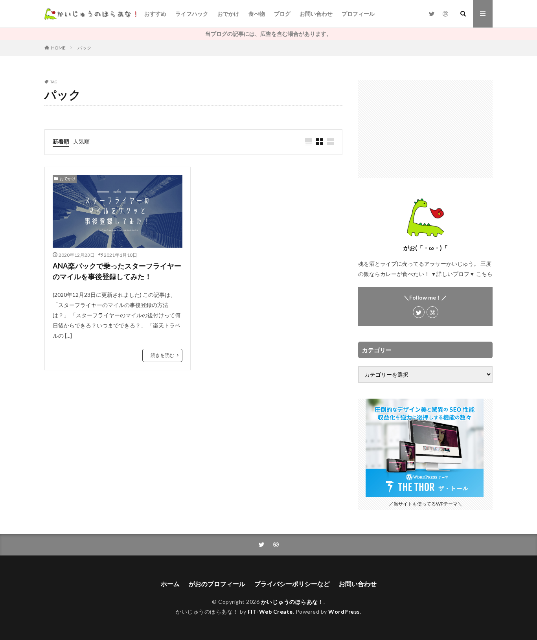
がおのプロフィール (217, 583)
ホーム (170, 583)
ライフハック (191, 13)
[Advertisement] (425, 129)
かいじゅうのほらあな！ (292, 601)
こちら (484, 273)
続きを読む (162, 355)
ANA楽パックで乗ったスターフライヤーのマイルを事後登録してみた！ (117, 271)
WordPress (344, 611)
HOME (58, 48)
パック (84, 48)
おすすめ (155, 13)
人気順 (81, 141)
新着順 (61, 141)
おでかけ (228, 13)
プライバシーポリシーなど (292, 583)
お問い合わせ (316, 13)
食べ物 (256, 13)
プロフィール (358, 13)
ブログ (282, 13)
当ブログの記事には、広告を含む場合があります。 (268, 33)
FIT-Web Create (270, 611)
